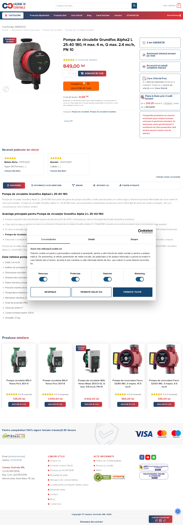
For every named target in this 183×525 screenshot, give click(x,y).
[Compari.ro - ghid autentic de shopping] (109, 477)
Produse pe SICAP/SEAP (62, 470)
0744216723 (133, 15)
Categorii (15, 15)
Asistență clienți (57, 490)
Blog (89, 15)
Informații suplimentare (47, 185)
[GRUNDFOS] (68, 120)
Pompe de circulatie (52, 30)
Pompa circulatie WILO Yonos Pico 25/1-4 (18, 382)
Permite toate (133, 292)
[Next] (181, 374)
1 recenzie (63, 394)
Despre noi (55, 461)
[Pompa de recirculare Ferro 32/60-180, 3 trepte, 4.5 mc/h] (164, 360)
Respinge (50, 292)
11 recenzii (135, 394)
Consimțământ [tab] (48, 239)
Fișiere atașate (130, 185)
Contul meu (55, 504)
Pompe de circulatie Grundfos (79, 30)
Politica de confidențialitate (108, 461)
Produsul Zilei (60, 15)
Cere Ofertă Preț (157, 78)
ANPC (99, 470)
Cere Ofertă (76, 15)
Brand (79, 185)
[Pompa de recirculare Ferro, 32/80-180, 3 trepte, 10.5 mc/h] (128, 360)
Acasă (5, 30)
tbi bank (150, 107)
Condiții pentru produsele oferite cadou (69, 485)
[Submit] (134, 6)
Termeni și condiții (104, 465)
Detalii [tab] (91, 239)
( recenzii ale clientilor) (86, 60)
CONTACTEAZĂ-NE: (160, 518)
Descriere (15, 185)
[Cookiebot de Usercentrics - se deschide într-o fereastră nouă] (140, 230)
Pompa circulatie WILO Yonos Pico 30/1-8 (55, 382)
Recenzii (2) (103, 185)
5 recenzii (26, 394)
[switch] (75, 279)
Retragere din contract (91, 522)
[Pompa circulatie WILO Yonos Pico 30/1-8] (55, 360)
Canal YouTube (103, 15)
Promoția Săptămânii (39, 15)
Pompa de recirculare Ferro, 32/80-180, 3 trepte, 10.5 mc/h (128, 383)
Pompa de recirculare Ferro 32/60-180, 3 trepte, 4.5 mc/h (164, 383)
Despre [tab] (134, 239)
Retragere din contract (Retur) (64, 480)
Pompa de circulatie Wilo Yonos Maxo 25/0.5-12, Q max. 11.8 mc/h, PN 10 (91, 383)
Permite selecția (91, 292)
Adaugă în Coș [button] (19, 404)
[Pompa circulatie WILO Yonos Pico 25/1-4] (19, 360)
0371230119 (16, 460)
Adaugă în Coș (94, 73)
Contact (118, 15)
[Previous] (2, 374)
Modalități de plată (58, 475)
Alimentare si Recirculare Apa (25, 30)
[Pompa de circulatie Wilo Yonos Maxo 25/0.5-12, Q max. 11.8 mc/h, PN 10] (91, 360)
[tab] (14, 185)
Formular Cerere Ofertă (61, 465)
